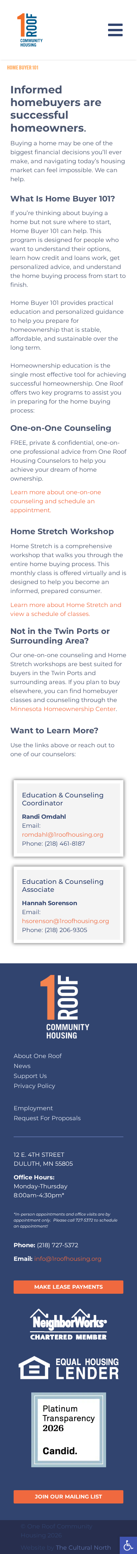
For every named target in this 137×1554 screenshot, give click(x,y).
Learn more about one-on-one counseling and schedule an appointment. (55, 501)
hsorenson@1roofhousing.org (65, 921)
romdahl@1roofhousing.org (62, 834)
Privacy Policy (34, 1086)
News (22, 1066)
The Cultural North (83, 1547)
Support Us (30, 1076)
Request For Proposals (47, 1118)
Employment (33, 1108)
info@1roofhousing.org (67, 1258)
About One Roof (38, 1056)
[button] (128, 1545)
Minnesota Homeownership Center (63, 709)
